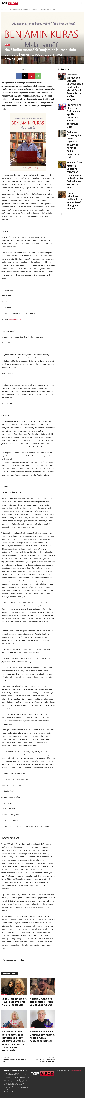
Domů (2, 9)
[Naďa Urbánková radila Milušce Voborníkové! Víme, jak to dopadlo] (14, 986)
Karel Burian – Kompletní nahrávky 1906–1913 (45, 1061)
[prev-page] (59, 214)
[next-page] (62, 214)
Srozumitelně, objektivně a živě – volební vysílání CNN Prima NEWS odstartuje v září (74, 115)
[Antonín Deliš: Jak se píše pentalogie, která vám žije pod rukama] (42, 986)
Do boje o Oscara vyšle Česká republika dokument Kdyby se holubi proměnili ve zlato (74, 144)
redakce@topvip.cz (75, 1070)
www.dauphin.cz (15, 319)
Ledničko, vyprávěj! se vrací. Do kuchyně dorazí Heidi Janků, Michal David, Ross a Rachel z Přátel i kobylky (75, 87)
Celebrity (4, 994)
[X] (25, 76)
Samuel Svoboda (14, 70)
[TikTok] (10, 1091)
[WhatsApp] (38, 76)
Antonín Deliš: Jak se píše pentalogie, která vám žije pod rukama (42, 1001)
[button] (81, 3)
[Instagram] (7, 1091)
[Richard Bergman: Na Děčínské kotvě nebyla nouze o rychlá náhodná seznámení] (42, 1019)
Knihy (8, 9)
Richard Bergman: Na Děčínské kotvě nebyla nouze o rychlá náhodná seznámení (42, 1036)
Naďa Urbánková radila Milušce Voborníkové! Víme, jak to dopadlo (14, 1001)
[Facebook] (19, 76)
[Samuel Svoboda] (3, 70)
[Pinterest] (31, 76)
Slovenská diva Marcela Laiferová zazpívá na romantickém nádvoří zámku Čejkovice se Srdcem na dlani (75, 175)
